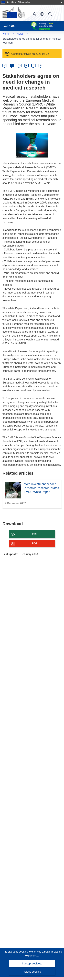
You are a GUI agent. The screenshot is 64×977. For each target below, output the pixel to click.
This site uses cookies (15, 951)
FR (26, 65)
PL (41, 65)
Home (6, 33)
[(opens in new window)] (13, 12)
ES (19, 65)
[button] (42, 14)
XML (34, 534)
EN (12, 65)
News (20, 33)
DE (4, 65)
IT (33, 65)
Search (50, 14)
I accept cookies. (32, 963)
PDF (34, 543)
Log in (34, 14)
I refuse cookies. (32, 971)
